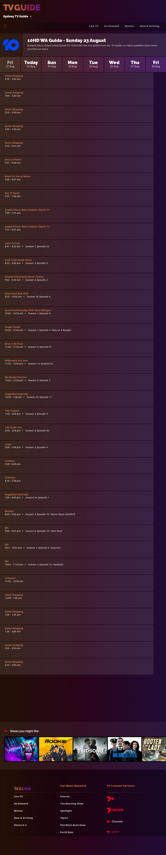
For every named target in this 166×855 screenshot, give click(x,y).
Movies (129, 26)
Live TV (93, 26)
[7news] (115, 811)
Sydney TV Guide (15, 16)
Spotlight (66, 810)
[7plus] (110, 800)
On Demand (111, 26)
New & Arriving (149, 26)
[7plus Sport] (113, 832)
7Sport (64, 817)
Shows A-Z (20, 825)
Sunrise (65, 796)
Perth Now (66, 832)
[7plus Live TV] (115, 822)
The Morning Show (71, 803)
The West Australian (73, 825)
